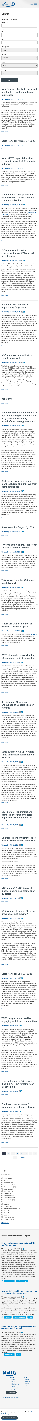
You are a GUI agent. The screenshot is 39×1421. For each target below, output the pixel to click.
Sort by (3, 54)
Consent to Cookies (9, 1418)
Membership (15, 1384)
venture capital (9, 1281)
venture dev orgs (22, 1281)
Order (3, 62)
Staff (13, 1382)
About (12, 1377)
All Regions (5, 47)
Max (2, 39)
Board (13, 1380)
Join (25, 1377)
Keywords (4, 22)
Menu (31, 4)
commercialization (19, 1317)
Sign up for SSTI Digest (12, 1397)
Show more (5, 1223)
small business (9, 1354)
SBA (18, 1354)
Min (2, 32)
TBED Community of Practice (16, 1388)
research (7, 1317)
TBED (30, 1317)
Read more (5, 131)
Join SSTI (12, 1392)
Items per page (6, 70)
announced (34, 634)
